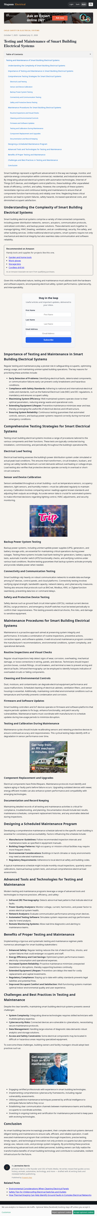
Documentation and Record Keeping (24, 139)
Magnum (15, 4)
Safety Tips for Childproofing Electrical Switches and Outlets (37, 1192)
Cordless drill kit (16, 267)
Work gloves (15, 260)
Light (71, 4)
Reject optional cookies (61, 1212)
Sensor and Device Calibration (21, 87)
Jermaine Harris (22, 1165)
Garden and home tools (20, 257)
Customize (6, 1212)
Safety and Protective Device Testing (23, 102)
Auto (84, 4)
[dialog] (48, 1210)
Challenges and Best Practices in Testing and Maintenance (33, 160)
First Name (30, 310)
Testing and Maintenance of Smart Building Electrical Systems (32, 60)
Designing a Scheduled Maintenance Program (27, 144)
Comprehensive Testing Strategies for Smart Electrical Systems (34, 76)
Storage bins (15, 264)
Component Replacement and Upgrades (25, 133)
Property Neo (27, 1177)
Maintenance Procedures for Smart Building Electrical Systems (34, 107)
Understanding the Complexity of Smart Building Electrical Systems (36, 65)
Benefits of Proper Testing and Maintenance (26, 154)
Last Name (30, 320)
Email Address (32, 329)
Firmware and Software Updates (22, 123)
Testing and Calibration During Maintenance (26, 128)
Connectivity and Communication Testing (25, 97)
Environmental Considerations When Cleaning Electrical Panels (39, 1188)
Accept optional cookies (84, 1212)
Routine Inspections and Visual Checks (24, 113)
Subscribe (48, 340)
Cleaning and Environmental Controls (24, 118)
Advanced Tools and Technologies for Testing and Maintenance (35, 149)
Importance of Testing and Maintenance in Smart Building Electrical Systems (40, 71)
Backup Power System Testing (21, 92)
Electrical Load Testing (18, 81)
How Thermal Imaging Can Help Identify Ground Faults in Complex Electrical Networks (50, 1195)
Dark (77, 4)
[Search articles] (91, 4)
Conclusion (12, 165)
